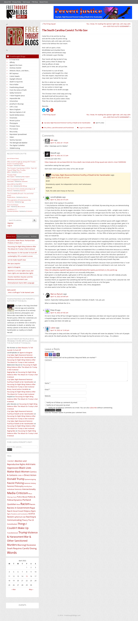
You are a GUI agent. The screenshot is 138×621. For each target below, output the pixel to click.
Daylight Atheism (16, 79)
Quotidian (11, 504)
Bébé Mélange (23, 186)
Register (10, 223)
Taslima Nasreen (16, 140)
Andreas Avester (15, 68)
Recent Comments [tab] (23, 236)
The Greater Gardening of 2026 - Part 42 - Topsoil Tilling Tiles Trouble (22, 169)
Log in (10, 226)
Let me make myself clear (17, 260)
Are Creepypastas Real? (15, 180)
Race (18, 504)
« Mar (14, 589)
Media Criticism (17, 493)
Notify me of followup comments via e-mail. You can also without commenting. (80, 408)
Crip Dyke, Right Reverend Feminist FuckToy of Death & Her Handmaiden (81, 175)
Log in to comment (85, 128)
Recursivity (13, 132)
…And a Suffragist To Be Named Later (20, 292)
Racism (25, 504)
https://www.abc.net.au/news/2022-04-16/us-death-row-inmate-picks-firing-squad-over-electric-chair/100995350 (85, 162)
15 (27, 576)
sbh (51, 140)
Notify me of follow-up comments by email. (62, 402)
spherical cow (19, 517)
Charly (19, 172)
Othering (9, 497)
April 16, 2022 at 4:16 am (59, 200)
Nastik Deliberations (17, 115)
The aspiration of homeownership (19, 200)
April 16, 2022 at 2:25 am (60, 178)
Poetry (14, 497)
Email (47, 389)
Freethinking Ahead (17, 87)
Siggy (22, 202)
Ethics (49, 128)
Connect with (49, 352)
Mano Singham (15, 109)
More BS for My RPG (14, 184)
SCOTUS (31, 514)
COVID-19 (21, 475)
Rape (32, 507)
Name (47, 383)
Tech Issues (26, 2)
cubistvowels (24, 181)
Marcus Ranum (21, 206)
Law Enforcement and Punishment (63, 128)
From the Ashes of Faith (18, 90)
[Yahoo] (54, 354)
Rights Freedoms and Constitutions (17, 514)
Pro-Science (14, 129)
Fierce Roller (14, 84)
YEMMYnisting (15, 148)
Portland (27, 499)
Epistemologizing (30, 479)
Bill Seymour (14, 73)
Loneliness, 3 (11, 209)
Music (30, 493)
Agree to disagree (14, 267)
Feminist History (30, 483)
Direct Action (30, 475)
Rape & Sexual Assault (15, 511)
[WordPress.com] (58, 354)
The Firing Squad (49, 24)
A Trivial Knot (14, 60)
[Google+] (46, 354)
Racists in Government (18, 507)
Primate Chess (15, 126)
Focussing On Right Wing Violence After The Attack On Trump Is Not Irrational (22, 367)
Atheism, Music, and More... (20, 71)
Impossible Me (15, 98)
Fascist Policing (15, 483)
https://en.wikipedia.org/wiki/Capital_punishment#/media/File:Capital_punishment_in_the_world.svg (81, 270)
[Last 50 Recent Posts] (13, 158)
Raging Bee (11, 372)
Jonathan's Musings (17, 104)
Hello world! (11, 290)
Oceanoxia (13, 118)
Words (12, 552)
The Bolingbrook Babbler (18, 143)
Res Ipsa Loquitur (14, 263)
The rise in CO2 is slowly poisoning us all (21, 189)
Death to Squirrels (16, 82)
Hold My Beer (28, 486)
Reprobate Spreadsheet (18, 134)
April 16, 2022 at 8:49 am (59, 296)
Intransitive (14, 101)
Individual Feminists (14, 489)
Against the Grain (16, 65)
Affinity (12, 62)
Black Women (22, 471)
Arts (45, 128)
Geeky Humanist (15, 93)
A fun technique (12, 205)
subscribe (93, 408)
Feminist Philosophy (15, 486)
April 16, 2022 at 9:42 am (59, 313)
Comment (48, 360)
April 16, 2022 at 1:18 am (59, 143)
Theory (25, 520)
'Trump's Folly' (11, 175)
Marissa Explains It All (17, 112)
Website (48, 396)
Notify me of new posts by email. (58, 405)
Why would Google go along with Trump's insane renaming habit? (21, 163)
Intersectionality (29, 489)
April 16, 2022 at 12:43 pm (59, 330)
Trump (22, 532)
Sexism (10, 516)
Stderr (12, 137)
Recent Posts (44, 2)
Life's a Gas (14, 107)
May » (31, 589)
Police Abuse (22, 497)
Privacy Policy (16, 2)
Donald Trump (15, 479)
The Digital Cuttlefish (17, 145)
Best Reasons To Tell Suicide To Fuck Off (22, 253)
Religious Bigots (30, 511)
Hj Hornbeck (29, 211)
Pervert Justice (15, 121)
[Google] (50, 354)
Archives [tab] (34, 236)
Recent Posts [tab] (11, 236)
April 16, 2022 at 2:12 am (59, 155)
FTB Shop (35, 2)
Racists (32, 504)
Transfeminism (12, 533)
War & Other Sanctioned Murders (19, 540)
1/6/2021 (10, 461)
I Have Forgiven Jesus (17, 96)
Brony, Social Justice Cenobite (17, 389)
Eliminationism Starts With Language (21, 283)
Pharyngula (14, 123)
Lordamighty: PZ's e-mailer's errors (20, 256)
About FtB (7, 2)
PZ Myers (22, 165)
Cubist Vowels (15, 76)
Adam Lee (25, 197)
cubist (52, 328)
